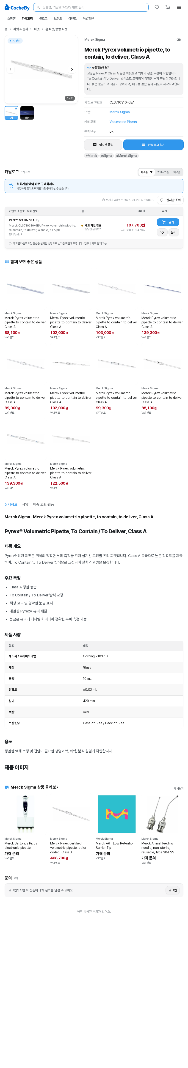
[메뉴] (178, 7)
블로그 (43, 18)
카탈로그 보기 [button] (156, 145)
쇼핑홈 (11, 18)
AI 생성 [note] (16, 41)
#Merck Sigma (126, 156)
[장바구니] (167, 7)
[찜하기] (162, 232)
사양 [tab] (25, 504)
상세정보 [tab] (11, 504)
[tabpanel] (94, 641)
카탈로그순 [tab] (163, 172)
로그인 (173, 890)
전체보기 (178, 788)
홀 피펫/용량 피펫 (56, 29)
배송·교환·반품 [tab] (43, 504)
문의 (173, 232)
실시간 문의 (106, 145)
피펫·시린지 (20, 29)
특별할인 (88, 18)
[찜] (156, 7)
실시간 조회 (173, 200)
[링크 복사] (178, 39)
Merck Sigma (94, 39)
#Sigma (106, 156)
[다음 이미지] (72, 69)
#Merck (91, 156)
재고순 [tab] (176, 172)
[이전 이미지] (10, 69)
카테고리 (27, 18)
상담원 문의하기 (93, 229)
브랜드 (58, 18)
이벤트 (72, 18)
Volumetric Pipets (123, 122)
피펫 (36, 29)
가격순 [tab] (147, 172)
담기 (171, 222)
